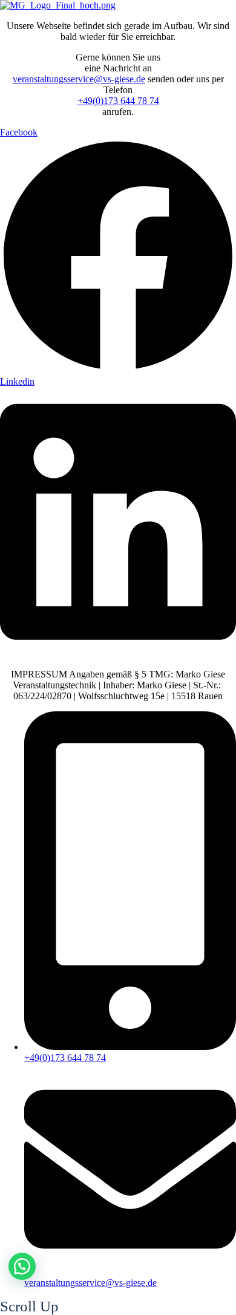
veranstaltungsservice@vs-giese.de (79, 79)
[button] (22, 1266)
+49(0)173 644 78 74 (118, 101)
